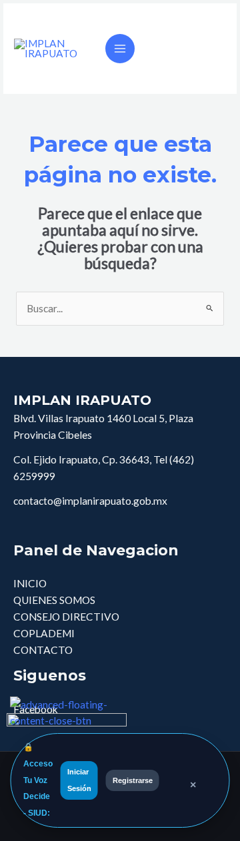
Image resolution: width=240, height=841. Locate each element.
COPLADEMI (44, 633)
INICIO (30, 583)
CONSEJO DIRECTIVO (66, 617)
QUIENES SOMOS (54, 600)
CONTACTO (43, 650)
